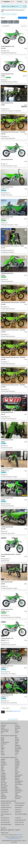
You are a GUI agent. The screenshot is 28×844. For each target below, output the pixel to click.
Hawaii (16, 767)
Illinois (16, 768)
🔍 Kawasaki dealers (13, 719)
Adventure (3, 725)
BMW (16, 737)
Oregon (17, 787)
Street (16, 733)
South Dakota (4, 792)
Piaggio (3, 748)
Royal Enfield (18, 748)
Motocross (17, 728)
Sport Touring (4, 731)
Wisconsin (3, 798)
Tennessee (17, 792)
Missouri (17, 778)
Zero (16, 754)
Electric (3, 728)
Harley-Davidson (5, 742)
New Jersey (4, 782)
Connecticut (4, 764)
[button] (3, 93)
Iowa (16, 770)
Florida (2, 765)
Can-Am (17, 739)
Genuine (17, 740)
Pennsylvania (4, 789)
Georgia (17, 765)
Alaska (16, 759)
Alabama (3, 759)
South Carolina (18, 790)
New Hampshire (19, 781)
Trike (2, 733)
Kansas (2, 772)
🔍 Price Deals (6, 14)
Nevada (3, 781)
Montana (3, 779)
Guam (2, 767)
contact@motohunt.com (14, 838)
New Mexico (18, 782)
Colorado (17, 762)
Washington (4, 796)
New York (3, 784)
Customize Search (22, 17)
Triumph (17, 751)
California (3, 762)
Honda (16, 742)
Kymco (2, 747)
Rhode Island (4, 790)
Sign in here (20, 834)
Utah (16, 793)
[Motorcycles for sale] (11, 1)
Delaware (17, 764)
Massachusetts (18, 775)
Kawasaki (17, 745)
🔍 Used (13, 14)
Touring (17, 731)
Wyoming (17, 798)
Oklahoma (3, 787)
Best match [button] (23, 25)
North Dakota (4, 786)
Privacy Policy (17, 840)
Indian (16, 743)
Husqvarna (3, 743)
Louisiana (3, 773)
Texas (2, 793)
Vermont (3, 795)
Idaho (2, 768)
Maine (16, 773)
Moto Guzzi (18, 747)
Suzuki (2, 751)
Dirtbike (3, 726)
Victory (17, 753)
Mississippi (3, 778)
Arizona (3, 761)
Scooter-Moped (5, 729)
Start (25, 6)
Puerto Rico (18, 789)
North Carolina (18, 784)
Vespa (2, 753)
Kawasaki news (17, 711)
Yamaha (3, 754)
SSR (2, 750)
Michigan (3, 776)
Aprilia (2, 737)
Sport (16, 729)
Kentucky (17, 772)
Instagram (5, 829)
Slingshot (17, 750)
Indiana (2, 770)
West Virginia (18, 796)
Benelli (2, 739)
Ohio (16, 786)
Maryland (3, 775)
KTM (2, 745)
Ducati (2, 740)
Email (18, 829)
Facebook (12, 829)
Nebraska (17, 779)
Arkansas (17, 761)
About (15, 842)
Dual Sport (17, 726)
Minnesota (17, 776)
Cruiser (16, 725)
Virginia (17, 795)
